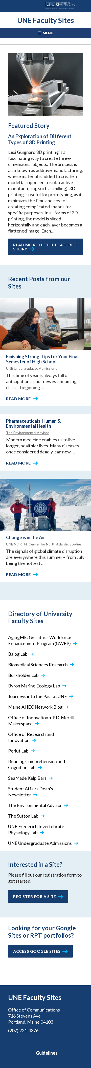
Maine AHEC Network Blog (35, 707)
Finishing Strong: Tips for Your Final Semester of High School (42, 359)
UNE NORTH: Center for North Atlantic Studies (44, 544)
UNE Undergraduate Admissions (31, 368)
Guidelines (47, 1053)
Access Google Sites (37, 951)
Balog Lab (18, 654)
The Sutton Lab (23, 816)
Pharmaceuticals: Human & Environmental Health (33, 423)
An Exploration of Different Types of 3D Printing (40, 139)
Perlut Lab (18, 751)
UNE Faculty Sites (45, 20)
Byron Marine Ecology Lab (34, 685)
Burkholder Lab (23, 675)
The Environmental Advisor (27, 432)
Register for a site (34, 896)
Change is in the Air (25, 537)
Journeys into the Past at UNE (37, 696)
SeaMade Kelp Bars (27, 778)
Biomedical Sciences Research (38, 664)
